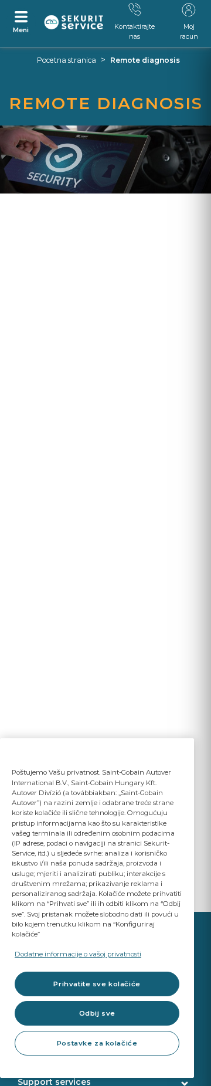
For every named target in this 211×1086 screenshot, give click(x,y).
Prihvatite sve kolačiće (96, 984)
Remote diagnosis (145, 60)
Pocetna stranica (66, 60)
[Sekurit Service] (74, 22)
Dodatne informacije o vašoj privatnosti (78, 954)
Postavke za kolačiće (97, 1043)
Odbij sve (97, 1013)
